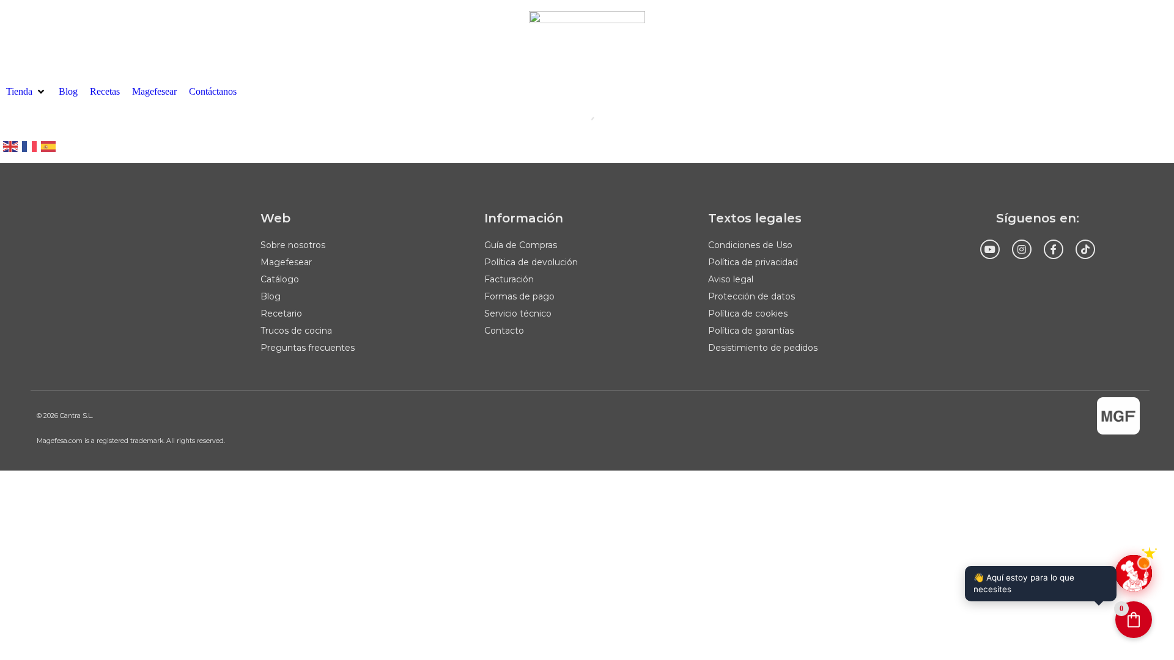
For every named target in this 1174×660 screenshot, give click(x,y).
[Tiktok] (1085, 249)
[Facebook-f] (1053, 249)
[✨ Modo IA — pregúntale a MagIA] (1133, 573)
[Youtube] (990, 249)
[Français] (30, 146)
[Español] (49, 146)
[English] (11, 146)
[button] (26, 91)
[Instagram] (1022, 249)
